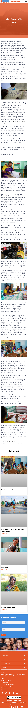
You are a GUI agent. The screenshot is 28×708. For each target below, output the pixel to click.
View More (4, 491)
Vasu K (20, 443)
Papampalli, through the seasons (8, 607)
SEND (3, 635)
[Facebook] (2, 693)
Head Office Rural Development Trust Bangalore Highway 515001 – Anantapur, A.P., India (13, 675)
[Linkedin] (13, 693)
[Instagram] (6, 693)
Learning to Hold (4, 568)
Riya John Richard (10, 441)
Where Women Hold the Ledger (7, 490)
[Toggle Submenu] (24, 655)
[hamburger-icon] (25, 1)
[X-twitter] (9, 693)
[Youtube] (17, 693)
